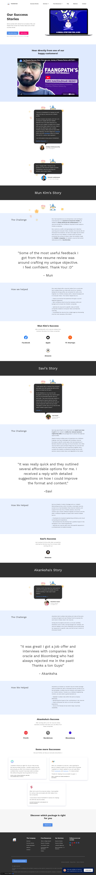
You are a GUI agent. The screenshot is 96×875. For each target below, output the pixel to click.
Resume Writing (58, 843)
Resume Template (45, 843)
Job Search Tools (45, 845)
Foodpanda (58, 771)
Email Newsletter (30, 845)
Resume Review (59, 841)
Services (28, 841)
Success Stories (30, 843)
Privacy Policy (73, 862)
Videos (42, 850)
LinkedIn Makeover (59, 845)
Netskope (65, 771)
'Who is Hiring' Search (46, 841)
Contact (28, 849)
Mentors (28, 847)
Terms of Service (80, 862)
